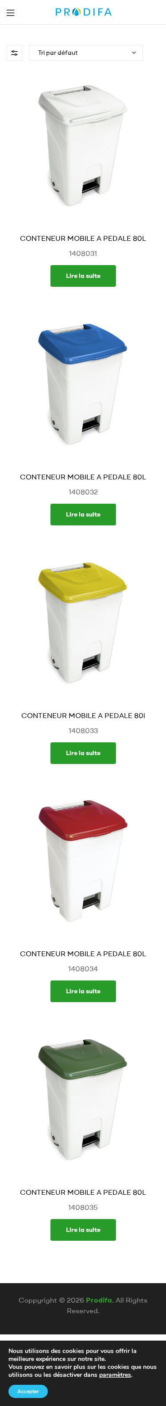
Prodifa (99, 1300)
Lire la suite (83, 276)
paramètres (115, 1375)
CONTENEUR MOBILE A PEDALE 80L (83, 238)
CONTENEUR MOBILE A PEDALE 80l (83, 715)
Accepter (28, 1391)
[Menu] (10, 12)
